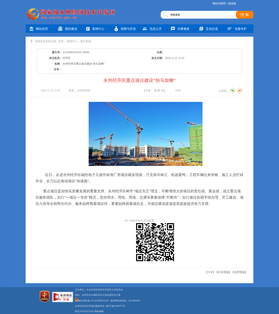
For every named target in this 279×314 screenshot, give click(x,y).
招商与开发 (128, 28)
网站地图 (99, 311)
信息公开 (156, 28)
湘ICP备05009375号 (115, 306)
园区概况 (71, 28)
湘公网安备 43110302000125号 (93, 300)
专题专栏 (241, 28)
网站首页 (42, 28)
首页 (61, 41)
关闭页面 (239, 272)
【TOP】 (210, 272)
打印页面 (223, 272)
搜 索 (244, 15)
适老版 (232, 3)
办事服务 (183, 28)
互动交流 (212, 28)
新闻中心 (98, 28)
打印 (178, 90)
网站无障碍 (219, 3)
